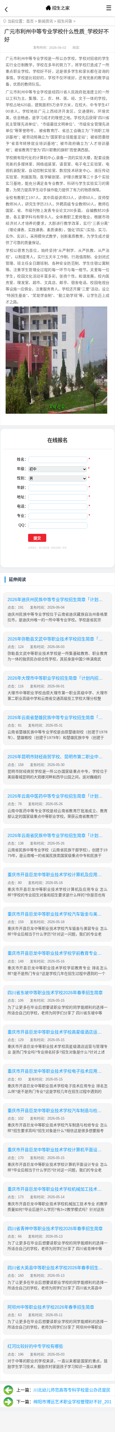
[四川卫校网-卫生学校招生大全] (57, 8)
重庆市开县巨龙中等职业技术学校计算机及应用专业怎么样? (55, 874)
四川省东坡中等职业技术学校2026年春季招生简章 (55, 992)
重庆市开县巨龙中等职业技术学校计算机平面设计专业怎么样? (55, 1150)
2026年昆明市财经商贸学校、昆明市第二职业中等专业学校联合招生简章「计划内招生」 (55, 756)
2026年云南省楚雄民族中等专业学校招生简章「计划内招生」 (55, 717)
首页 (30, 21)
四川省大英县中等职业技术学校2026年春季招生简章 (55, 1268)
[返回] (6, 10)
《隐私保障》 (55, 548)
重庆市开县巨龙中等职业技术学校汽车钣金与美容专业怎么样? (55, 914)
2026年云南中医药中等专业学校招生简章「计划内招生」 (55, 796)
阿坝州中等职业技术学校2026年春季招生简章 (50, 1307)
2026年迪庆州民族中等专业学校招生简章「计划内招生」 (55, 599)
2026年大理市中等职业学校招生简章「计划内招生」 (55, 678)
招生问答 (64, 21)
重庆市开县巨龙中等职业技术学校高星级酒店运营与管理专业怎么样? (55, 1032)
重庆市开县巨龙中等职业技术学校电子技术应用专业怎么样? (55, 1071)
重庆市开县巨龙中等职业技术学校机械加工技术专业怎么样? (55, 1189)
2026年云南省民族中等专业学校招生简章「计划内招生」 (55, 835)
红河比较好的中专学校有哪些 (35, 1346)
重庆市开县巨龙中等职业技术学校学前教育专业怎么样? (55, 953)
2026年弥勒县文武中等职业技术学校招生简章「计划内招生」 (55, 639)
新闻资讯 (45, 21)
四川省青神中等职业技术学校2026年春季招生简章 (55, 1228)
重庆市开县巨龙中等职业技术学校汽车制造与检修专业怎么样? (55, 1110)
